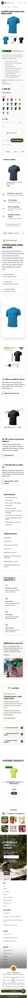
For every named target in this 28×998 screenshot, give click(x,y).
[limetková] (3, 104)
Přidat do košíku (16, 140)
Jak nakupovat (6, 913)
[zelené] (7, 113)
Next (23, 782)
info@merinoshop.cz (8, 950)
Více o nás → (7, 654)
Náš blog (5, 894)
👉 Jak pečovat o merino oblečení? (13, 741)
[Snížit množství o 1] (4, 141)
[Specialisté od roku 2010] (13, 588)
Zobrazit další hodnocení (13, 225)
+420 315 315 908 (7, 953)
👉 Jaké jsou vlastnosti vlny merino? (13, 734)
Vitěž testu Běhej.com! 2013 (9, 941)
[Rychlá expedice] (13, 601)
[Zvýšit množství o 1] (8, 141)
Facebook (5, 956)
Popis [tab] (5, 233)
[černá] (3, 99)
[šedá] (3, 108)
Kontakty (5, 888)
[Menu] (2, 3)
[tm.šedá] (7, 108)
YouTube (5, 962)
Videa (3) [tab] (16, 233)
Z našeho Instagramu (15, 813)
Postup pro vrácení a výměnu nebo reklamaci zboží (13, 920)
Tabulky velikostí (6, 903)
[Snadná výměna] (13, 615)
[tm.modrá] (15, 104)
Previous (3, 782)
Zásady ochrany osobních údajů (10, 925)
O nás (4, 886)
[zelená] (15, 108)
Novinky (5, 906)
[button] (2, 176)
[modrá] (7, 104)
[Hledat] (20, 2)
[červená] (7, 99)
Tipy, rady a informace (8, 897)
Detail (14, 793)
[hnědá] (15, 99)
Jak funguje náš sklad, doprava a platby (11, 916)
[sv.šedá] (11, 108)
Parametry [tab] (10, 233)
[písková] (19, 104)
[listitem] (14, 176)
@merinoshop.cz (7, 965)
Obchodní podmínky (7, 900)
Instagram (5, 959)
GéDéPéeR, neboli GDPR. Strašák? (10, 937)
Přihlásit (7, 873)
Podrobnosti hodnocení (18, 51)
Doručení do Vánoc (7, 934)
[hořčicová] (19, 99)
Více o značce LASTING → (10, 718)
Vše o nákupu (6, 891)
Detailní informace (6, 83)
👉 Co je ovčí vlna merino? (13, 728)
